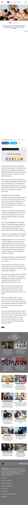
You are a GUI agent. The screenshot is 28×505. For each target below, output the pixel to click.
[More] (19, 143)
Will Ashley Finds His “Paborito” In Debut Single (20, 438)
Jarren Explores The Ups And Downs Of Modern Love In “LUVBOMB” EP (7, 422)
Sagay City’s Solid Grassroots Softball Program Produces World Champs (20, 351)
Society (13, 31)
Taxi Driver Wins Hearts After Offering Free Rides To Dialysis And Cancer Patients (7, 438)
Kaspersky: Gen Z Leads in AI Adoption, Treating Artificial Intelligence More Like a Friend (20, 404)
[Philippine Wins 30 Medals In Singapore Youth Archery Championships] (20, 361)
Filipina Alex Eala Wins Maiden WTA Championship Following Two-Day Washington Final (7, 368)
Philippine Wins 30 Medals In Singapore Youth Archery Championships (20, 368)
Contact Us (3, 478)
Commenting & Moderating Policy (9, 494)
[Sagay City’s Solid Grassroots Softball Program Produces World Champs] (20, 345)
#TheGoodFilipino (7, 435)
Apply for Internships (6, 483)
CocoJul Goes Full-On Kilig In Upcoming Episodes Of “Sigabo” (7, 454)
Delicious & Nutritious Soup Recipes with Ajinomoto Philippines (7, 386)
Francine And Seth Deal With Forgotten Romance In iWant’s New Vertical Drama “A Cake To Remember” (7, 405)
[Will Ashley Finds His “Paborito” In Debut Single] (20, 430)
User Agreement (5, 488)
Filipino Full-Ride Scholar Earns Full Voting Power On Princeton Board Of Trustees (8, 352)
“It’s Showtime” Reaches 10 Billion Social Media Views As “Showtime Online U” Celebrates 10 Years (20, 387)
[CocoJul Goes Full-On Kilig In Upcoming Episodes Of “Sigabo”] (7, 447)
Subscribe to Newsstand (7, 486)
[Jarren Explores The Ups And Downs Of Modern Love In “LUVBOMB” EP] (7, 414)
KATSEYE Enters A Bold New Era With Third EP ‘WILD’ (21, 421)
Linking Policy (4, 496)
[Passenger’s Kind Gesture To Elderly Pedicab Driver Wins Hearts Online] (20, 447)
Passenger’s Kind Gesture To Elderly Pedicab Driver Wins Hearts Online (20, 455)
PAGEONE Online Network (8, 139)
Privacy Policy (4, 491)
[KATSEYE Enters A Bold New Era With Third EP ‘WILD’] (20, 414)
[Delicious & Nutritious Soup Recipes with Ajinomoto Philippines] (7, 378)
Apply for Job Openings (6, 480)
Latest (7, 383)
